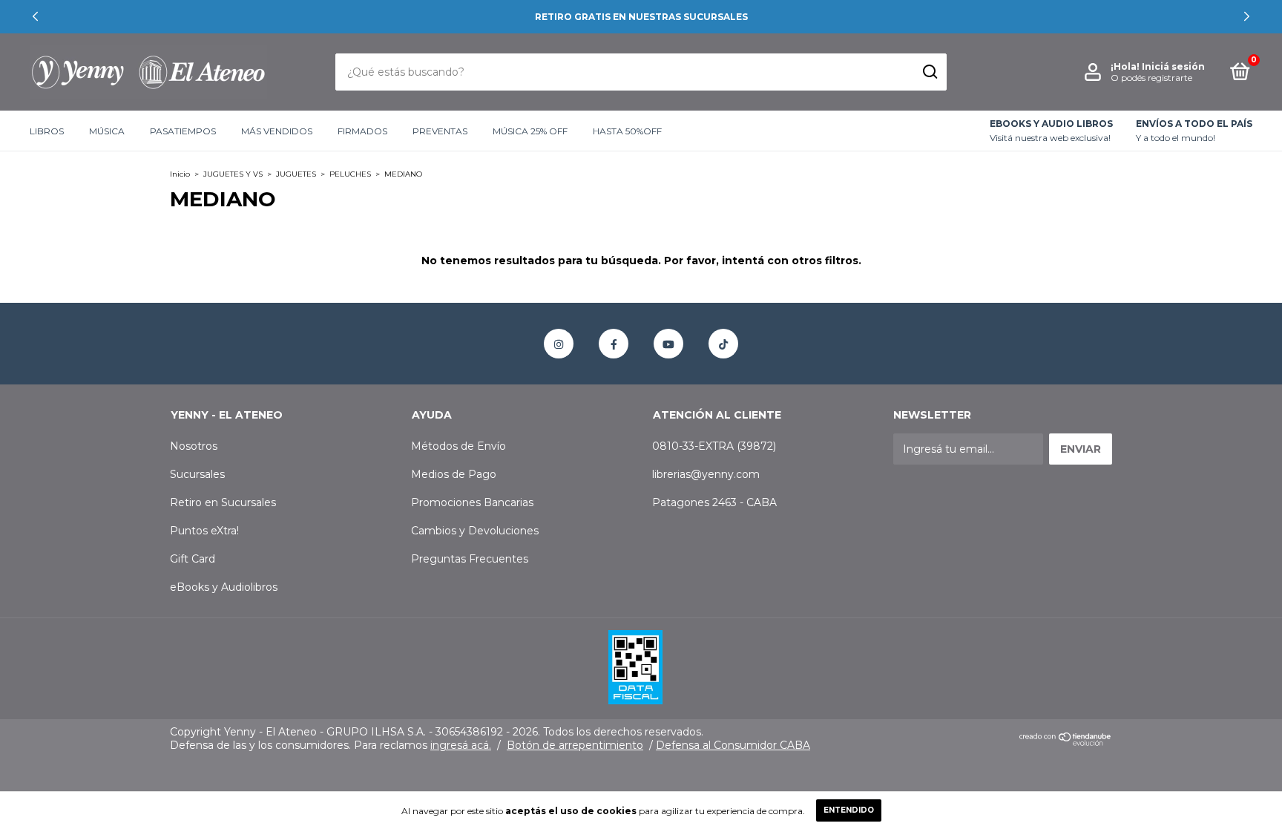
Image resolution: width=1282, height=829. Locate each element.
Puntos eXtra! (204, 530)
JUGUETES (296, 174)
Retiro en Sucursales (223, 502)
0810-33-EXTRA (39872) (714, 446)
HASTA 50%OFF (627, 131)
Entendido (849, 810)
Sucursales (197, 474)
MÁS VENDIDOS (276, 131)
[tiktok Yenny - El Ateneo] (723, 343)
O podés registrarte (1151, 77)
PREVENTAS (439, 131)
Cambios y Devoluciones (475, 530)
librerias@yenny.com (706, 474)
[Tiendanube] (1065, 742)
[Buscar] (929, 72)
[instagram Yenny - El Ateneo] (558, 343)
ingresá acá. (460, 745)
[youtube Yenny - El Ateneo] (668, 343)
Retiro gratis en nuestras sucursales (641, 16)
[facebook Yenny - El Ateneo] (613, 343)
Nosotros (193, 446)
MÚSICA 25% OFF (530, 131)
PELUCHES (350, 174)
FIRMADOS (362, 131)
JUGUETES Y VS (233, 174)
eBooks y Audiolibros (223, 587)
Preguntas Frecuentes (469, 559)
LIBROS (47, 131)
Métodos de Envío (458, 446)
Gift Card (192, 559)
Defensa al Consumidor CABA (733, 745)
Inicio (180, 174)
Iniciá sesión (1173, 66)
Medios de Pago (453, 474)
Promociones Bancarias (472, 502)
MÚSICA (107, 131)
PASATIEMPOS (183, 131)
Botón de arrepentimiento (575, 745)
